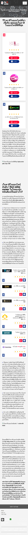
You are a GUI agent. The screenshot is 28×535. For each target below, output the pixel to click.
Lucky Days (16, 530)
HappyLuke (12, 528)
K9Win (24, 528)
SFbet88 (16, 528)
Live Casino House (5, 528)
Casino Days (21, 530)
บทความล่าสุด (14, 506)
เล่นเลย (15, 58)
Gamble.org (22, 523)
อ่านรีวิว (15, 61)
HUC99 (5, 530)
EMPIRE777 (10, 530)
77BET (20, 528)
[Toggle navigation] (25, 3)
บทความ (3, 512)
